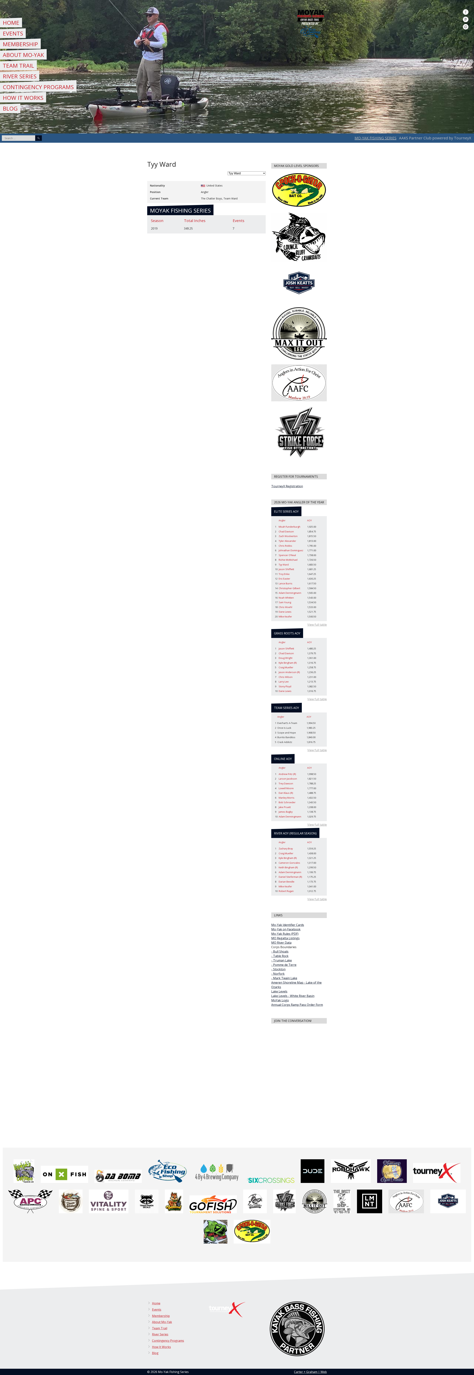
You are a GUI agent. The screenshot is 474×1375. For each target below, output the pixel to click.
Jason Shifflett (286, 569)
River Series (19, 76)
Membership (20, 44)
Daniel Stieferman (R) (290, 876)
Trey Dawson (286, 783)
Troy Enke (284, 574)
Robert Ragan (286, 891)
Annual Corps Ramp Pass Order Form (297, 1005)
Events (13, 33)
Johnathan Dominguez (291, 550)
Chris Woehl (285, 607)
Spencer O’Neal (287, 555)
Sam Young (285, 602)
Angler (282, 520)
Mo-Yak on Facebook (286, 929)
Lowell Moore (286, 788)
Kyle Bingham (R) (288, 662)
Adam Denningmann (290, 593)
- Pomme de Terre (283, 965)
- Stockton (278, 969)
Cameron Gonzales (289, 862)
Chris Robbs (285, 545)
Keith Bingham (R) (288, 867)
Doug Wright (285, 658)
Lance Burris (285, 583)
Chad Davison (286, 531)
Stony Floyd (285, 686)
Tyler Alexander (287, 541)
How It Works (23, 97)
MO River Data (281, 943)
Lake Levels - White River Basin (292, 996)
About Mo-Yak (23, 55)
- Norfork (278, 974)
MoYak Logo (280, 1000)
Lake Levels (279, 991)
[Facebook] (465, 12)
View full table (317, 625)
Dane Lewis (285, 611)
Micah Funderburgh (289, 526)
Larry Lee (284, 681)
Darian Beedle (286, 881)
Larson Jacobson (288, 778)
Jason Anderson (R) (289, 672)
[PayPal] (465, 19)
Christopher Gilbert (289, 588)
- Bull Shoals (279, 951)
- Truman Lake (281, 960)
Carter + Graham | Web (310, 1372)
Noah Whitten (286, 597)
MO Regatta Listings (285, 938)
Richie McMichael (288, 559)
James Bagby (286, 811)
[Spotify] (465, 27)
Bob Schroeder (287, 802)
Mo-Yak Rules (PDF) (284, 934)
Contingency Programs (38, 87)
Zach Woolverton (288, 536)
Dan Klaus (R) (286, 793)
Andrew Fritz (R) (287, 774)
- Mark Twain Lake (284, 978)
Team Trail (18, 65)
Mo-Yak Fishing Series (375, 138)
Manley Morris (286, 797)
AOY (309, 520)
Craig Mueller (286, 667)
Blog (10, 108)
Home (11, 22)
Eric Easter (284, 578)
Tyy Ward (284, 564)
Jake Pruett (285, 807)
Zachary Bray (286, 848)
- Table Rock (279, 956)
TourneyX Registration (287, 486)
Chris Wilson (286, 677)
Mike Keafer (285, 616)
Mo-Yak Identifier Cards (287, 925)
